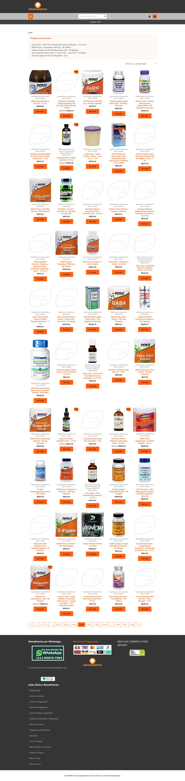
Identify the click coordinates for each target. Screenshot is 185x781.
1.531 (89, 625)
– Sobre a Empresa (36, 696)
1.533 (104, 625)
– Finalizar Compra (35, 753)
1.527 (58, 625)
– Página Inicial (34, 690)
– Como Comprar (35, 741)
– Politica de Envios (36, 724)
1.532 (97, 625)
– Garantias (32, 736)
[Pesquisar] (105, 16)
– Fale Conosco (34, 764)
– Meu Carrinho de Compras (39, 747)
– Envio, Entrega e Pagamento (40, 713)
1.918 (132, 625)
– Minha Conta (34, 758)
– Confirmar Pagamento (38, 707)
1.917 (125, 625)
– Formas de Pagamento (38, 702)
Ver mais (40, 111)
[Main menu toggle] (30, 16)
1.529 (74, 625)
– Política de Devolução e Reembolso (43, 719)
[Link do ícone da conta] (150, 16)
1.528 (66, 625)
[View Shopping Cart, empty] (155, 16)
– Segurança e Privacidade (39, 730)
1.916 (117, 625)
